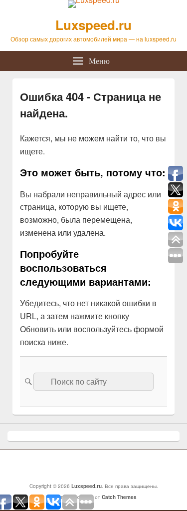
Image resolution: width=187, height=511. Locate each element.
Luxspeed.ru (93, 24)
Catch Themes (119, 497)
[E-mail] (96, 466)
